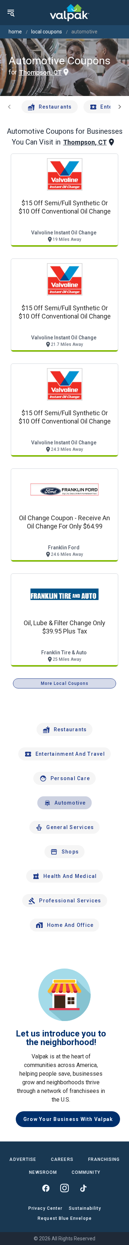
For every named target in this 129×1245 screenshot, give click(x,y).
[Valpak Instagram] (64, 1188)
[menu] (11, 13)
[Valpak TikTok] (83, 1188)
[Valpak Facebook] (45, 1188)
